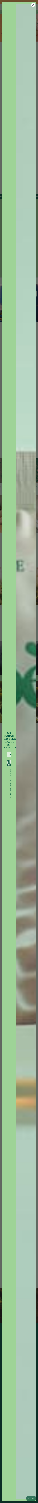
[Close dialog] (33, 5)
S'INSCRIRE (9, 763)
